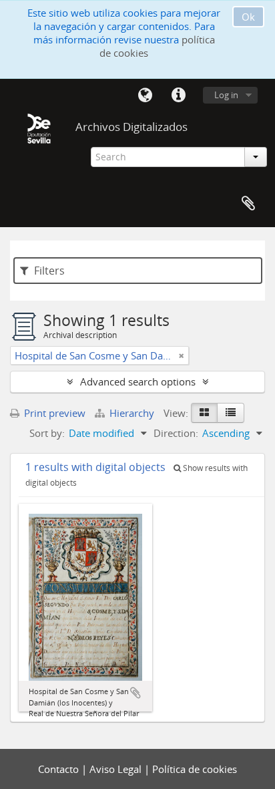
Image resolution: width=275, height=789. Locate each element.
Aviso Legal (116, 769)
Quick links (178, 95)
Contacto (59, 769)
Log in (226, 95)
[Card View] (204, 413)
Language (145, 95)
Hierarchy (132, 413)
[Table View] (230, 413)
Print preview (53, 413)
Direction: (176, 433)
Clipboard (248, 203)
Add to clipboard (135, 692)
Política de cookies (194, 769)
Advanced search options (138, 381)
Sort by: (47, 433)
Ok (248, 16)
